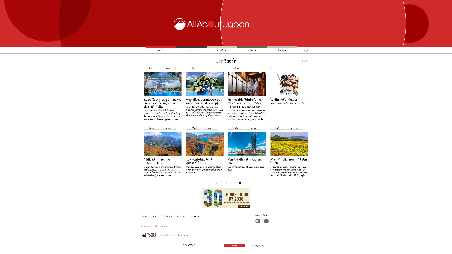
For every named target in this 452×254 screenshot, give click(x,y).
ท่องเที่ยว (161, 50)
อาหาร (191, 50)
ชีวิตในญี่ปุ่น (282, 50)
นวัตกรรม (252, 50)
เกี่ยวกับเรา (145, 226)
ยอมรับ (234, 245)
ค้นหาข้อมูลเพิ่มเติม (258, 245)
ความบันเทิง (221, 50)
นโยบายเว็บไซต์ (161, 226)
